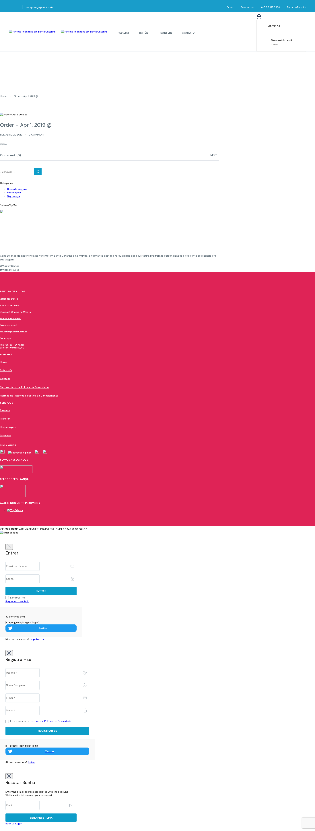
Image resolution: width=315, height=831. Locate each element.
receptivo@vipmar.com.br (40, 7)
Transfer (5, 418)
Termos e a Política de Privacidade (50, 721)
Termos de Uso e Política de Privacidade (24, 387)
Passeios (123, 32)
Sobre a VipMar (8, 205)
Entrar (230, 7)
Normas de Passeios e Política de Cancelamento (29, 395)
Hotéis (143, 32)
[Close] (9, 547)
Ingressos (5, 435)
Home (3, 96)
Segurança (13, 196)
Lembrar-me (18, 597)
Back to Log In (13, 823)
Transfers (165, 32)
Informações (14, 192)
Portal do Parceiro (296, 7)
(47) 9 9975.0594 (270, 7)
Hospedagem (8, 427)
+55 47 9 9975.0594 (10, 318)
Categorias (6, 183)
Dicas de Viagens (17, 189)
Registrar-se (247, 7)
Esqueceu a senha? (17, 601)
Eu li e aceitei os (40, 721)
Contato (188, 32)
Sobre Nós (6, 370)
